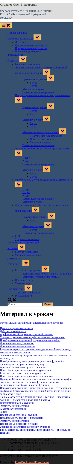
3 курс (26, 195)
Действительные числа (13, 331)
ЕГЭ (17, 236)
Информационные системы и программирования (42, 95)
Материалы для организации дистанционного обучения (31, 322)
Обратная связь (16, 288)
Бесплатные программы (28, 270)
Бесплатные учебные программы (40, 276)
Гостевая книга (23, 295)
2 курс (33, 85)
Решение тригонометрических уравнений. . (24, 373)
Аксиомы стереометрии (13, 409)
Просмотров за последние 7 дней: (29, 439)
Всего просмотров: (19, 446)
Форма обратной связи (28, 292)
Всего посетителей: (20, 449)
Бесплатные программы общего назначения (47, 273)
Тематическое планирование (38, 92)
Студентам (13, 60)
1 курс (33, 82)
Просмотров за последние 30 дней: (30, 442)
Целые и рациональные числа (16, 328)
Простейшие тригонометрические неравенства (26, 376)
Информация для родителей (23, 242)
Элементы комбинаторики (15, 406)
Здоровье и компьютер (27, 239)
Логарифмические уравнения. (17, 343)
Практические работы (34, 79)
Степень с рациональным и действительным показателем (32, 337)
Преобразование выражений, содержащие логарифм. (30, 340)
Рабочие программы (26, 251)
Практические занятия (35, 216)
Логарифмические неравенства (17, 346)
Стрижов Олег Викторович (18, 4)
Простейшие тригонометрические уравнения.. (26, 370)
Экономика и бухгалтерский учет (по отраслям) (42, 148)
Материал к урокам (33, 201)
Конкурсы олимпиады (27, 63)
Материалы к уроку (33, 88)
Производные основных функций (19, 423)
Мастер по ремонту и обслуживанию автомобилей (43, 179)
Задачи (3, 411)
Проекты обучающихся (28, 51)
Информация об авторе (20, 38)
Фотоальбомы (15, 54)
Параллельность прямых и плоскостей (21, 417)
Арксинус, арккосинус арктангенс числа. (23, 367)
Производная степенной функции (19, 414)
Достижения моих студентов (31, 45)
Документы (13, 258)
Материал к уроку (32, 119)
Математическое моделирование (40, 132)
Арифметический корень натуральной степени (26, 334)
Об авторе (20, 41)
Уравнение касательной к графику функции (25, 426)
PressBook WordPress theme (32, 462)
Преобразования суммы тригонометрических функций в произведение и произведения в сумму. (32, 363)
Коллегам (12, 248)
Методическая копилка (28, 254)
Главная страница (17, 32)
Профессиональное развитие (31, 48)
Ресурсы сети (14, 263)
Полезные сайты (24, 279)
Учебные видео (23, 283)
